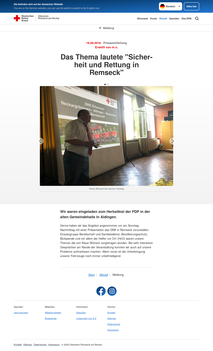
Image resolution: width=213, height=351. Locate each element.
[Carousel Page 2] (108, 84)
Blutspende (51, 318)
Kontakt (111, 312)
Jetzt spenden (21, 312)
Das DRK (187, 18)
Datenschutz (113, 324)
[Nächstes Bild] (173, 141)
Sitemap (111, 318)
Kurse (153, 18)
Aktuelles (81, 312)
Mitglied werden (53, 312)
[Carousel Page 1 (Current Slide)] (105, 84)
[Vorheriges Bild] (40, 141)
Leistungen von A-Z (86, 318)
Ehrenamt (142, 18)
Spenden (174, 18)
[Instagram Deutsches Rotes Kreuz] (112, 291)
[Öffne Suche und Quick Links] (197, 18)
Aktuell (163, 18)
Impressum (113, 330)
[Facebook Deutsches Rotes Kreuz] (101, 291)
